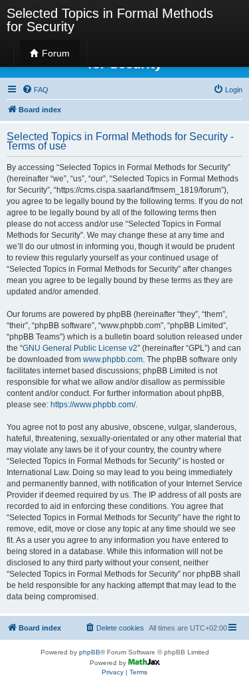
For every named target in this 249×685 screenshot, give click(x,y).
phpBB (89, 652)
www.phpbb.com (113, 359)
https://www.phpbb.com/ (92, 404)
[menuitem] (35, 90)
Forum (54, 53)
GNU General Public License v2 (80, 348)
